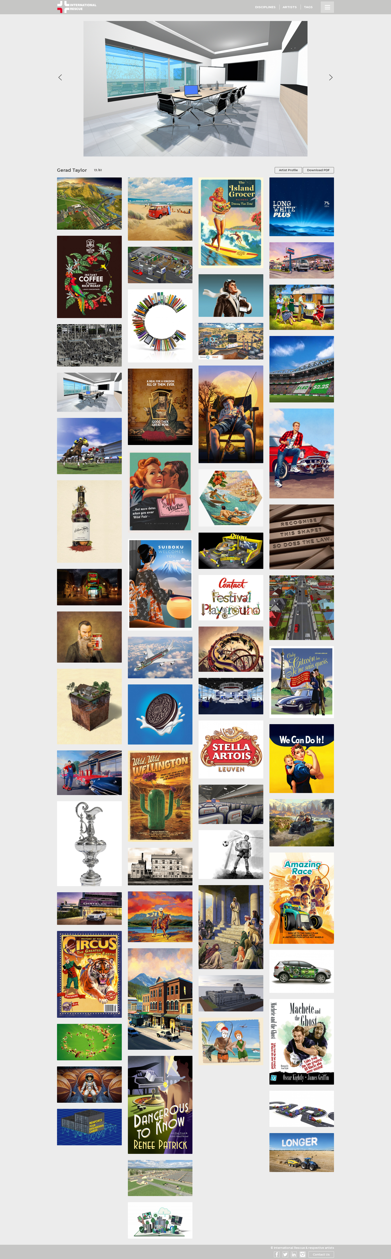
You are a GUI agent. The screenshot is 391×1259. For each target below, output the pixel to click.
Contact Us (321, 1254)
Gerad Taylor (72, 170)
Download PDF (318, 170)
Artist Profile (288, 170)
